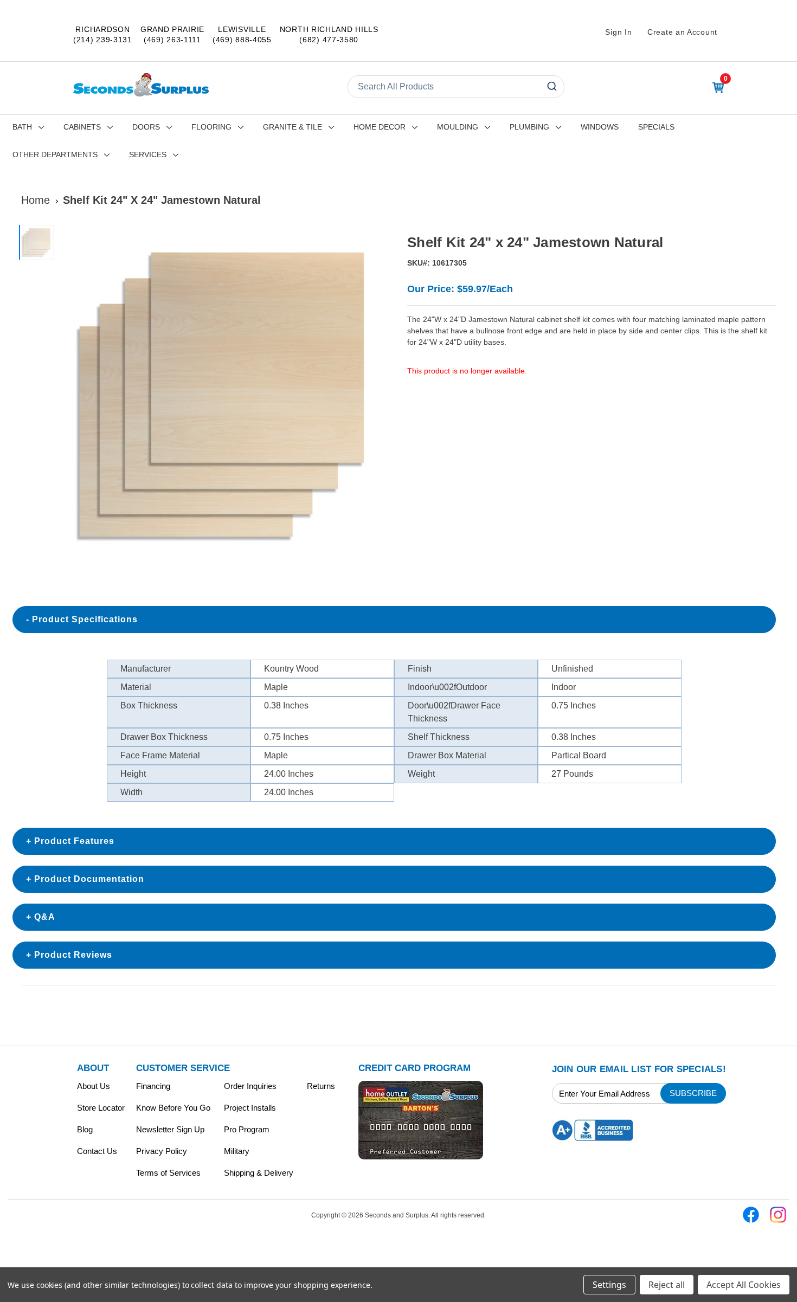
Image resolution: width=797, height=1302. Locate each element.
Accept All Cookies (743, 1285)
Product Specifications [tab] (85, 619)
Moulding (457, 127)
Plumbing (529, 127)
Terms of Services (168, 1172)
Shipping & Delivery (258, 1172)
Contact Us (97, 1151)
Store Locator (101, 1107)
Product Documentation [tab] (89, 879)
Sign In (618, 32)
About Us (93, 1086)
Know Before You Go (173, 1107)
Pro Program (246, 1129)
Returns (321, 1086)
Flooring (211, 127)
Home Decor (379, 127)
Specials (656, 127)
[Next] (377, 393)
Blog (85, 1129)
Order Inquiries (250, 1086)
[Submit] (551, 87)
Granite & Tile (292, 127)
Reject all (666, 1285)
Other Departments (55, 154)
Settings (609, 1285)
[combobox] (456, 86)
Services (147, 154)
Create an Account (682, 32)
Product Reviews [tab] (73, 954)
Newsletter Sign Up (170, 1129)
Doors (146, 127)
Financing (153, 1086)
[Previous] (71, 393)
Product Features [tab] (74, 841)
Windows (600, 127)
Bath (22, 127)
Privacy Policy (161, 1151)
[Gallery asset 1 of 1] (224, 392)
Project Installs (250, 1107)
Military (236, 1151)
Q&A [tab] (44, 916)
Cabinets (82, 127)
